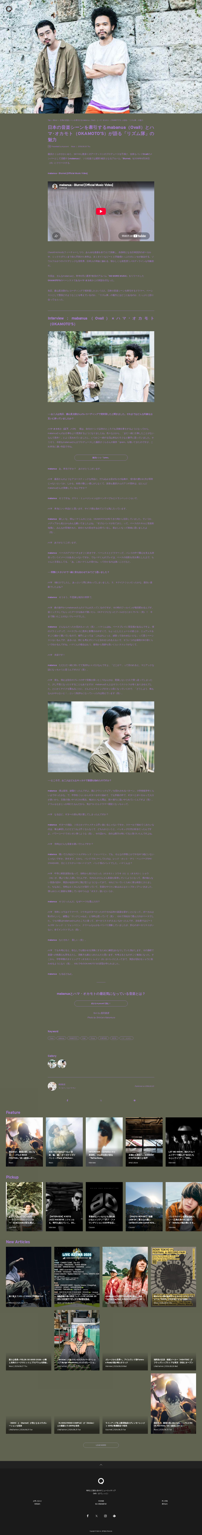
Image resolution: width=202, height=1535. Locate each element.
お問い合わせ (37, 1501)
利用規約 (37, 1504)
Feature (13, 1112)
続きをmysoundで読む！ (101, 1003)
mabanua (61, 1038)
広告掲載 (101, 1501)
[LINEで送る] (134, 1100)
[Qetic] (9, 9)
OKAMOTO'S (73, 1038)
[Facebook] (87, 1515)
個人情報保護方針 (101, 1504)
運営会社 (165, 1504)
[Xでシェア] (101, 1100)
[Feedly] (114, 1515)
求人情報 (165, 1501)
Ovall (84, 1038)
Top (49, 120)
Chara (51, 1038)
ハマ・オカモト (126, 1038)
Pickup (93, 1038)
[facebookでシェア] (67, 1100)
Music (55, 120)
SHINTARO (103, 1038)
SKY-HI (114, 1038)
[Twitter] (96, 1515)
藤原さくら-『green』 (101, 457)
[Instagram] (105, 1515)
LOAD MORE (101, 1445)
